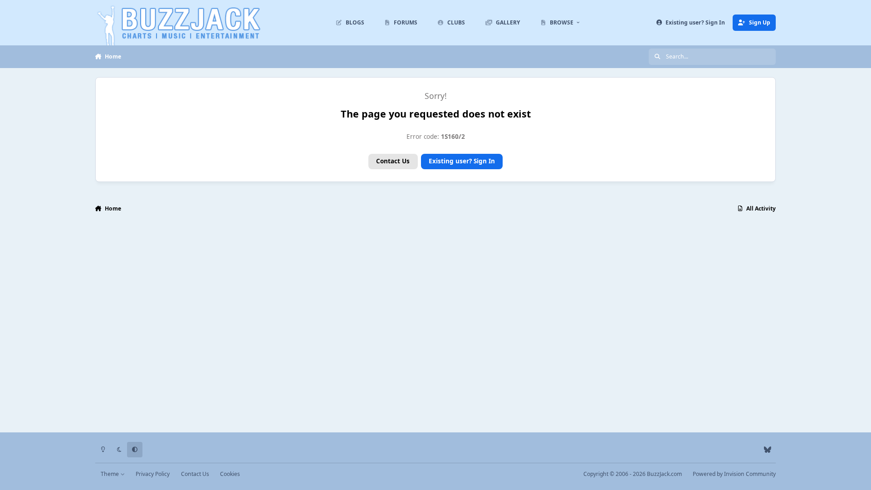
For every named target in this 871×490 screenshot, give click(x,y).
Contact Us (393, 161)
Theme (110, 474)
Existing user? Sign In (462, 161)
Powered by (734, 474)
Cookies (230, 474)
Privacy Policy (153, 474)
